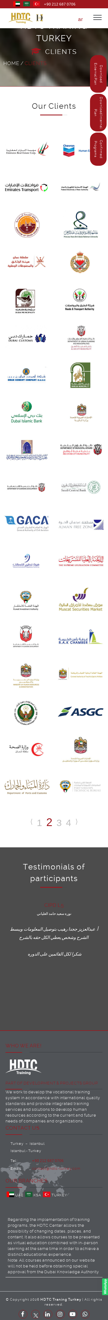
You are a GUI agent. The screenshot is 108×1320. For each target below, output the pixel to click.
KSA (37, 1195)
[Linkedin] (47, 1314)
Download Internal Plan (98, 113)
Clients (36, 63)
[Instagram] (60, 1314)
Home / (14, 63)
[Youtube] (72, 1314)
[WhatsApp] (85, 1314)
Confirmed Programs (98, 149)
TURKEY (59, 1195)
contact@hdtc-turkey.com (56, 1168)
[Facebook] (23, 1314)
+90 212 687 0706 (60, 4)
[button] (40, 17)
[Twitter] (35, 1314)
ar (80, 19)
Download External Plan (98, 74)
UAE (19, 1195)
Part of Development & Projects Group (52, 1083)
